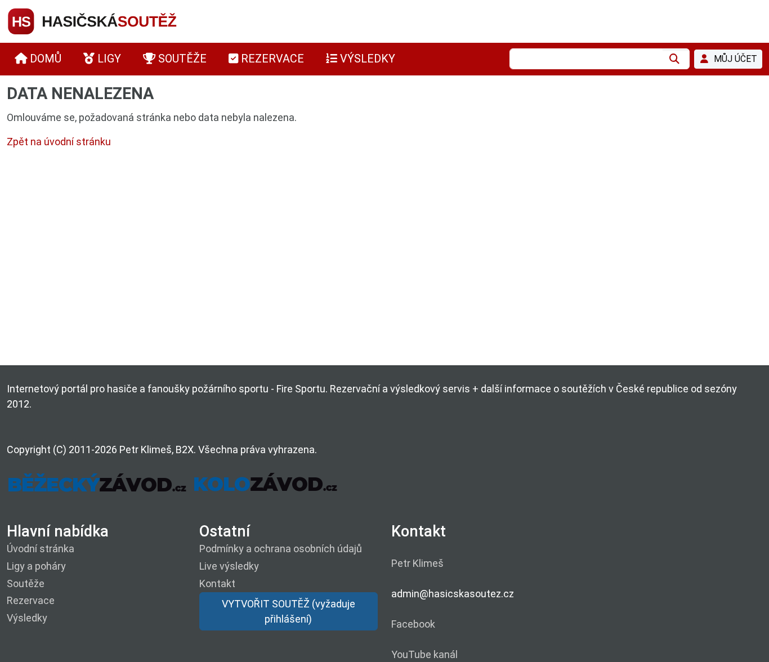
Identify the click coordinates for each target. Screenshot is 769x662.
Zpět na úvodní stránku (59, 141)
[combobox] (586, 58)
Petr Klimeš (417, 563)
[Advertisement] (344, 259)
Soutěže (25, 583)
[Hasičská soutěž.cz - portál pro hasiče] (114, 20)
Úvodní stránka (40, 548)
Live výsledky (229, 566)
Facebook (413, 624)
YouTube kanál (424, 654)
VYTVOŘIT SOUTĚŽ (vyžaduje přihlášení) (288, 611)
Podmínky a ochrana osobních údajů (280, 548)
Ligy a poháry (36, 566)
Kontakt (217, 583)
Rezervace (31, 600)
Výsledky (27, 618)
